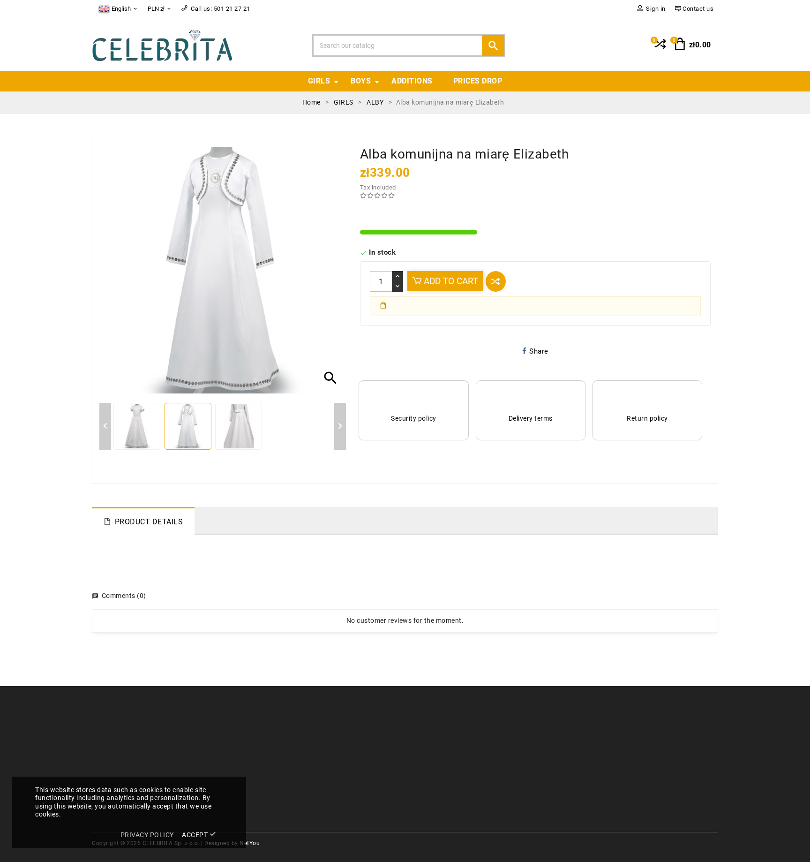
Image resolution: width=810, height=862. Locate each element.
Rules (420, 729)
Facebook (427, 771)
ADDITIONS (412, 80)
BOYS (361, 80)
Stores (422, 757)
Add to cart (449, 281)
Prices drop (477, 80)
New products (274, 744)
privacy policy (147, 835)
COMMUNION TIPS (281, 771)
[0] (659, 48)
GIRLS (319, 80)
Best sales (268, 757)
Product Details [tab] (149, 521)
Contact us (429, 744)
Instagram (428, 785)
